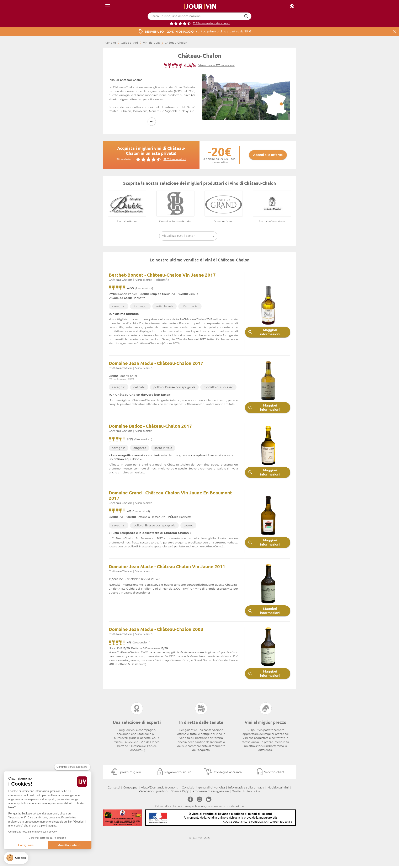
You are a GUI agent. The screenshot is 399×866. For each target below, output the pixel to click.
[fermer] (395, 31)
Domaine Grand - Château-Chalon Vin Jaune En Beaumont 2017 (170, 495)
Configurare (26, 845)
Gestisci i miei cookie (246, 791)
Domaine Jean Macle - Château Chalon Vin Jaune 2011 (167, 566)
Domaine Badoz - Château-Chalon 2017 (150, 426)
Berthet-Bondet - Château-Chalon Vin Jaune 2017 (162, 275)
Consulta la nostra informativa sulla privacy (32, 831)
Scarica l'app (180, 791)
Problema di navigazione (210, 791)
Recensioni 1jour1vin (153, 791)
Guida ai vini (129, 42)
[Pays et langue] (292, 6)
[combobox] (188, 236)
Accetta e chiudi (69, 845)
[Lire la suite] (152, 121)
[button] (16, 858)
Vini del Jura (151, 42)
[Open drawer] (108, 6)
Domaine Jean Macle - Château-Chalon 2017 (156, 363)
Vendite (110, 42)
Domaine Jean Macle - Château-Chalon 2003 (156, 629)
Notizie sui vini (278, 787)
